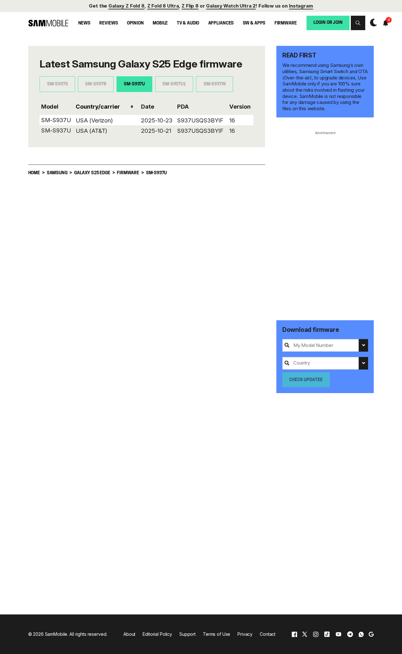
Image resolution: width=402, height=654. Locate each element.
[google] (371, 634)
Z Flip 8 (190, 6)
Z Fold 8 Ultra (163, 6)
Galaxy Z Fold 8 (126, 6)
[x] (304, 634)
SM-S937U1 (174, 84)
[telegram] (350, 634)
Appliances (221, 23)
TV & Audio (188, 23)
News (84, 23)
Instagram (301, 6)
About (129, 634)
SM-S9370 (57, 84)
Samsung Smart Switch (323, 71)
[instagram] (315, 634)
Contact (267, 634)
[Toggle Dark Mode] (372, 22)
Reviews (108, 23)
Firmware (285, 23)
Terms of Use (216, 634)
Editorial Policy (157, 634)
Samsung (57, 173)
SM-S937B (95, 84)
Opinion (135, 23)
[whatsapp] (361, 634)
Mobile (160, 23)
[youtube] (338, 634)
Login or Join (327, 22)
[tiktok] (327, 634)
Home (34, 173)
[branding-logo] (48, 23)
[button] (358, 23)
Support (187, 634)
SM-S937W (215, 84)
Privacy (245, 634)
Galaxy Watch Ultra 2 (231, 6)
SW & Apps (254, 23)
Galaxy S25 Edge (92, 173)
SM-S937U (134, 84)
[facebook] (294, 634)
